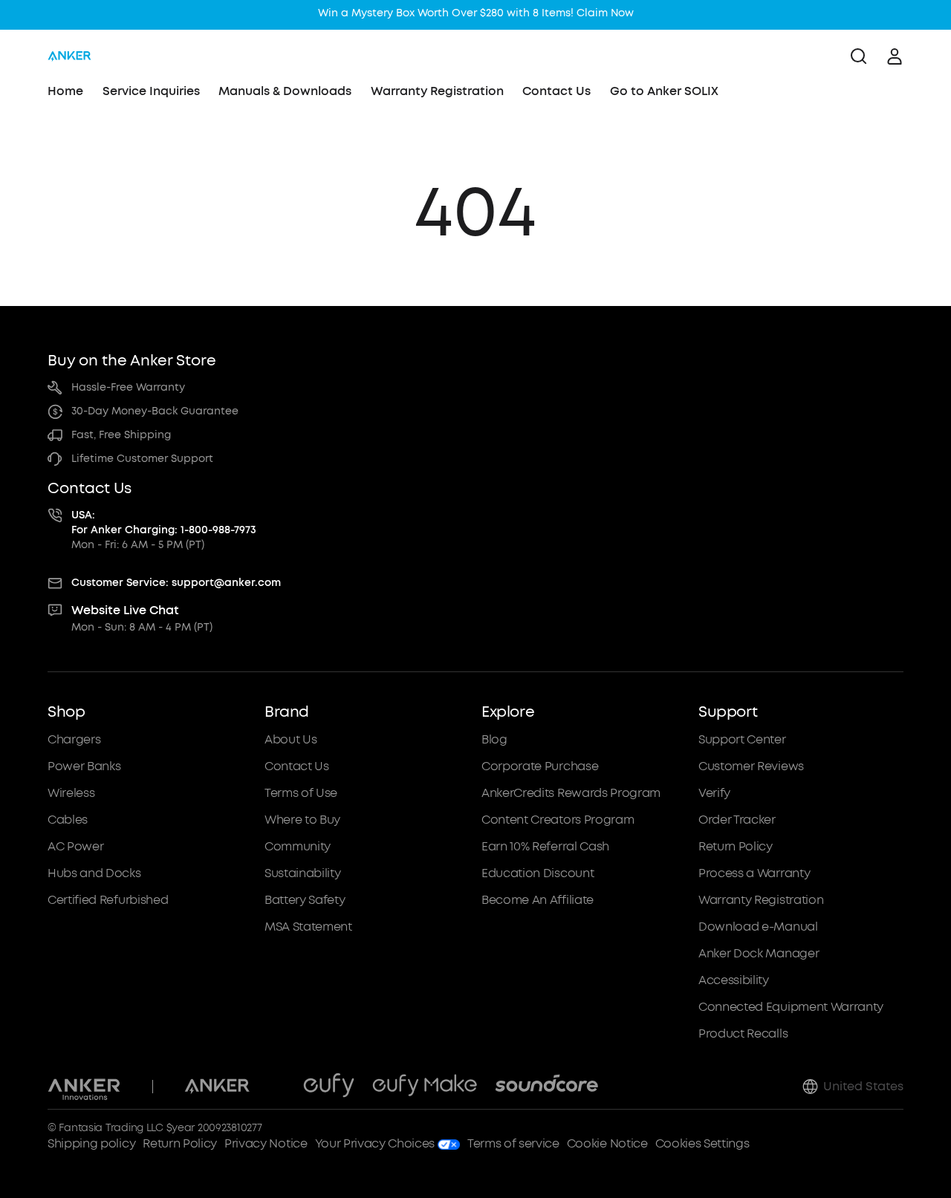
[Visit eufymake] (424, 1086)
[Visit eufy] (328, 1086)
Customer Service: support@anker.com (176, 583)
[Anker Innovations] (84, 1086)
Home (65, 91)
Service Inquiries (151, 91)
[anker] (69, 56)
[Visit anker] (217, 1086)
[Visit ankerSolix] (276, 1087)
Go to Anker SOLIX (664, 91)
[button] (150, 873)
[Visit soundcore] (546, 1086)
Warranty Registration (437, 91)
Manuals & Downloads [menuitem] (284, 91)
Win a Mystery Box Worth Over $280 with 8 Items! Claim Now (476, 13)
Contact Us (556, 91)
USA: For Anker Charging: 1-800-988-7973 (163, 522)
